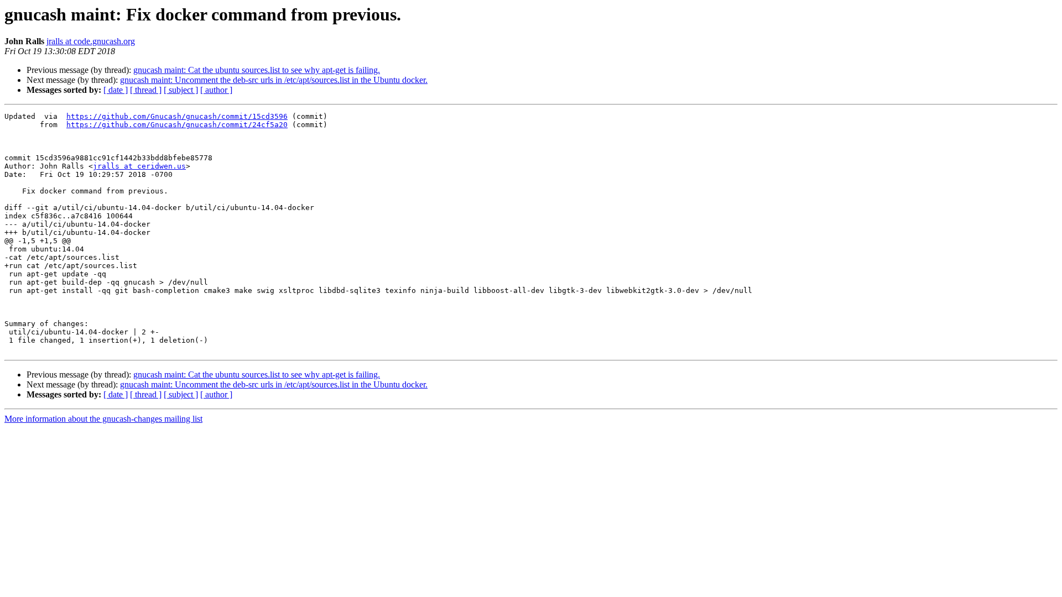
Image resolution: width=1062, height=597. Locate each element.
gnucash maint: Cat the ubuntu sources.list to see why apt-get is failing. (256, 70)
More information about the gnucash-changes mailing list (103, 418)
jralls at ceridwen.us (139, 166)
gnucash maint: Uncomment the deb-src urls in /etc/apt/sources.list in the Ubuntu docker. (274, 80)
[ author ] (216, 90)
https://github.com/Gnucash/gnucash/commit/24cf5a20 (177, 125)
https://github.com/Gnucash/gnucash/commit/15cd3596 (177, 116)
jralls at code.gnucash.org (90, 41)
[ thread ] (146, 90)
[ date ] (115, 90)
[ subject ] (181, 90)
